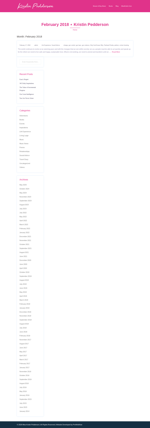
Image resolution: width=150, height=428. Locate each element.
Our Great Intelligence (26, 94)
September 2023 (25, 201)
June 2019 (23, 288)
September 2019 (25, 276)
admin (36, 45)
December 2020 (25, 260)
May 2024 (23, 193)
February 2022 (24, 228)
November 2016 (25, 371)
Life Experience (46, 45)
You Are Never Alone (26, 98)
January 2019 (24, 308)
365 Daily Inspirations (26, 83)
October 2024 (24, 189)
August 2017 (24, 344)
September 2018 (25, 320)
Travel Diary (23, 159)
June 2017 (23, 348)
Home (75, 30)
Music (21, 139)
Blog (117, 6)
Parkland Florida (109, 45)
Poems (22, 147)
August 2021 (24, 252)
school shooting (124, 45)
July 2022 (23, 213)
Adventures (23, 116)
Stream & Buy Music (99, 6)
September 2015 (25, 399)
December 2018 (25, 312)
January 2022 (24, 232)
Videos (22, 167)
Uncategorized (24, 163)
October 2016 (24, 375)
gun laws (78, 45)
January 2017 (24, 367)
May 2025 (23, 185)
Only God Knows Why (96, 45)
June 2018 (23, 332)
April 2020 (23, 268)
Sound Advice (56, 45)
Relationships (24, 151)
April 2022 (23, 220)
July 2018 (23, 328)
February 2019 (24, 304)
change (65, 45)
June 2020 (23, 264)
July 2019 (23, 284)
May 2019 (23, 292)
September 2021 (25, 248)
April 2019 (23, 296)
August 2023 (24, 205)
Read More (116, 52)
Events (21, 124)
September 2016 (25, 379)
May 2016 (23, 391)
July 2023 (23, 209)
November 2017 (25, 340)
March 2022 (23, 224)
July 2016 (23, 387)
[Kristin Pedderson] (35, 6)
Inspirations (23, 127)
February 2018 (24, 336)
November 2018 (25, 316)
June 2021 (23, 256)
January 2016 (24, 395)
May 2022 (23, 217)
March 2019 (23, 300)
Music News (23, 143)
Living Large (23, 135)
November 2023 (25, 197)
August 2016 (24, 383)
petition (116, 45)
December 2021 (25, 236)
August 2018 (24, 324)
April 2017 (23, 355)
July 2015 (23, 403)
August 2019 (24, 280)
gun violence (85, 45)
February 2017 (24, 363)
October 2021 (24, 244)
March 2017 (23, 359)
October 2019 (24, 272)
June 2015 (23, 407)
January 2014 (24, 411)
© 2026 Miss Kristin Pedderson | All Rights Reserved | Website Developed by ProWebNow (49, 425)
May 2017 (23, 352)
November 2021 (25, 240)
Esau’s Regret (23, 79)
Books (111, 6)
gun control (72, 45)
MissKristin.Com (126, 6)
